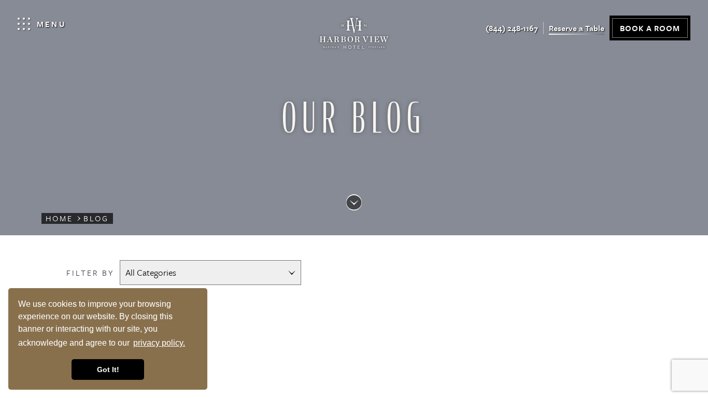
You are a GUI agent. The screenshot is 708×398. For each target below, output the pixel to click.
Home (59, 218)
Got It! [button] (108, 369)
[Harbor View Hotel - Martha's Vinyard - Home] (354, 36)
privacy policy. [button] (159, 342)
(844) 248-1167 (512, 28)
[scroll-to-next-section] (354, 202)
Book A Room (650, 28)
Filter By (90, 272)
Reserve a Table (576, 28)
